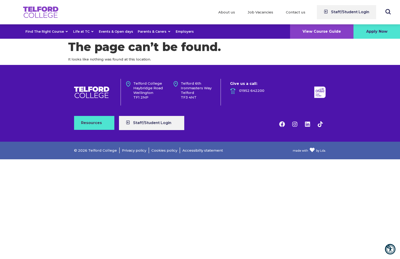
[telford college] (91, 92)
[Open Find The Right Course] (66, 31)
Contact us (295, 12)
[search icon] (388, 11)
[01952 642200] (233, 91)
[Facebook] (282, 124)
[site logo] (40, 12)
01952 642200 (251, 90)
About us (226, 12)
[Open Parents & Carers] (169, 31)
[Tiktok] (320, 124)
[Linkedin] (307, 124)
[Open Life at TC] (92, 31)
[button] (390, 249)
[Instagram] (294, 124)
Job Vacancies (260, 12)
